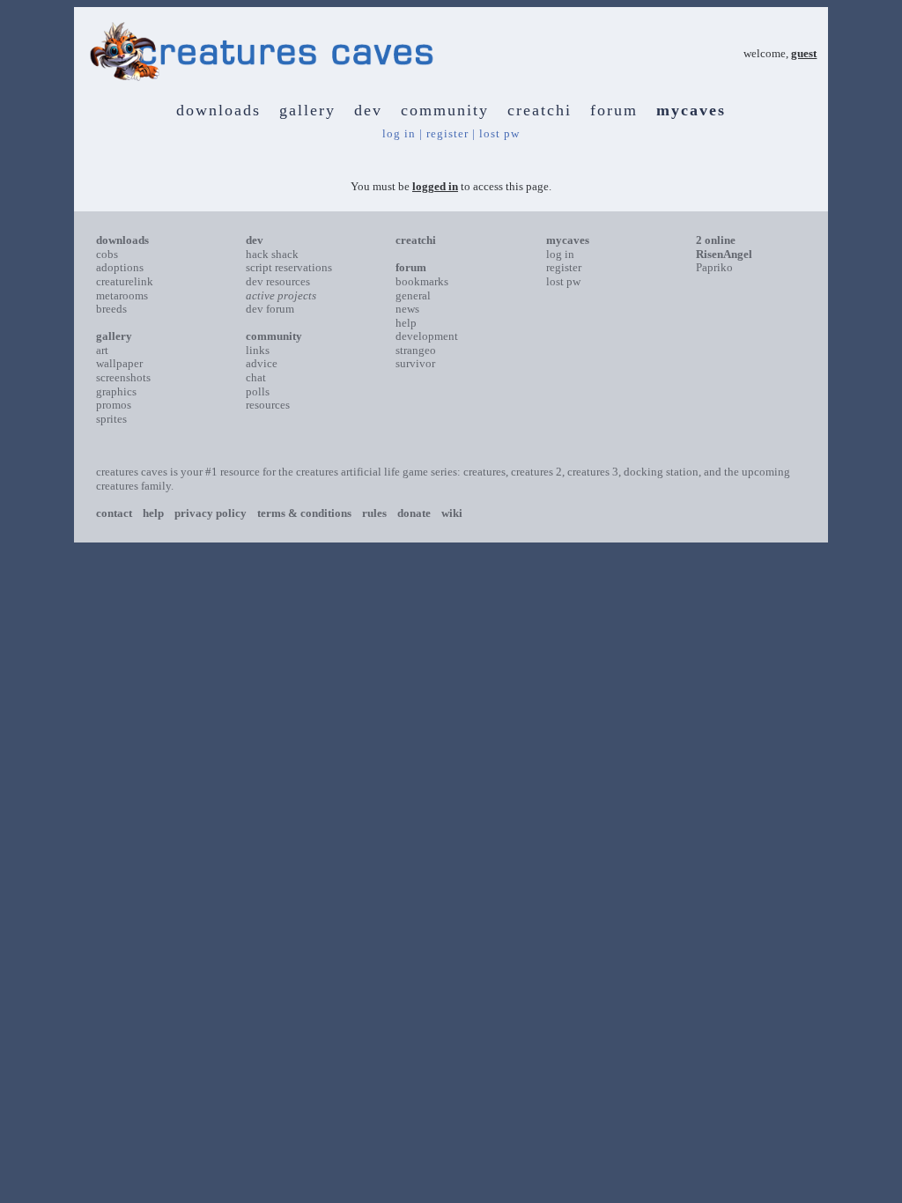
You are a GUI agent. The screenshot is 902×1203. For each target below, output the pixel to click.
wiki (451, 513)
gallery (307, 110)
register (447, 133)
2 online (716, 240)
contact (114, 513)
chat (256, 377)
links (258, 350)
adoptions (120, 267)
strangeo (416, 350)
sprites (111, 418)
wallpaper (119, 363)
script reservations (289, 267)
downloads (218, 110)
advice (261, 363)
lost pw (499, 133)
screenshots (123, 377)
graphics (116, 391)
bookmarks (422, 281)
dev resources (278, 281)
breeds (111, 308)
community (445, 110)
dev (368, 110)
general (413, 295)
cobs (107, 254)
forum (614, 110)
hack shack (272, 254)
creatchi (539, 110)
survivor (415, 363)
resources (268, 404)
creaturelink (124, 281)
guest (804, 53)
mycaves (691, 110)
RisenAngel (724, 254)
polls (258, 391)
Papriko (714, 267)
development (427, 336)
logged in (435, 186)
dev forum (270, 308)
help (406, 322)
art (102, 350)
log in (399, 133)
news (407, 308)
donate (414, 513)
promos (113, 404)
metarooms (122, 295)
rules (374, 513)
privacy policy (210, 513)
